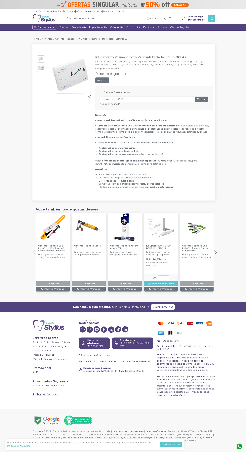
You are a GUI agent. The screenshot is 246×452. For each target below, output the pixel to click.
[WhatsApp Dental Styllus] (82, 329)
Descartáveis (78, 27)
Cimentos (47, 39)
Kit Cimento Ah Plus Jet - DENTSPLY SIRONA (159, 247)
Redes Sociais (38, 11)
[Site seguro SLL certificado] (46, 420)
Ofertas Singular (179, 27)
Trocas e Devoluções (43, 355)
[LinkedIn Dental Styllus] (125, 329)
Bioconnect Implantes (113, 11)
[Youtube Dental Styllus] (96, 329)
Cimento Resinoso (64, 39)
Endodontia (133, 27)
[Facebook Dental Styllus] (103, 329)
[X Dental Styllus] (111, 329)
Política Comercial (41, 350)
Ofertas (79, 11)
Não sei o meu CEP (110, 104)
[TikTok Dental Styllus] (118, 329)
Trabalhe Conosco (66, 11)
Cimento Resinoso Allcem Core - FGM (124, 247)
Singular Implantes (93, 11)
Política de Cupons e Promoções (49, 346)
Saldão (35, 372)
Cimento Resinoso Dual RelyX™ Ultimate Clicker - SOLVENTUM (195, 248)
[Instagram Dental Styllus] (89, 329)
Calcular (202, 99)
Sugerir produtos (163, 307)
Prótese (162, 27)
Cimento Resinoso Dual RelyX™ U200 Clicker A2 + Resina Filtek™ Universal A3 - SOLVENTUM (52, 248)
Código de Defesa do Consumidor (49, 359)
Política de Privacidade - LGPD (48, 385)
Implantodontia (98, 27)
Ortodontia (116, 27)
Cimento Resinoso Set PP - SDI (88, 247)
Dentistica (148, 27)
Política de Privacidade (18, 446)
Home (35, 39)
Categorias (44, 27)
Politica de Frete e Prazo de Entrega (51, 342)
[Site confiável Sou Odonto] (78, 420)
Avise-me (102, 80)
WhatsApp (52, 11)
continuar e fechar (171, 444)
